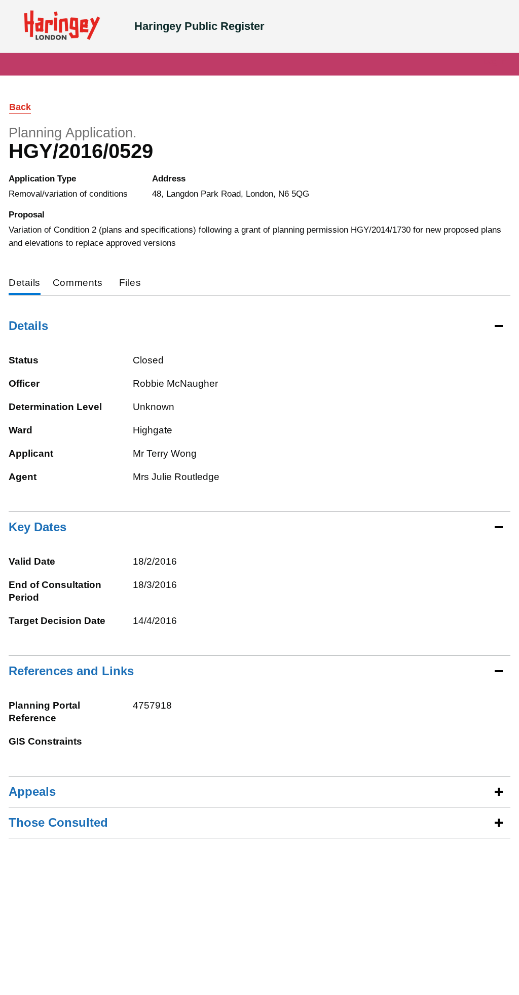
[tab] (25, 283)
